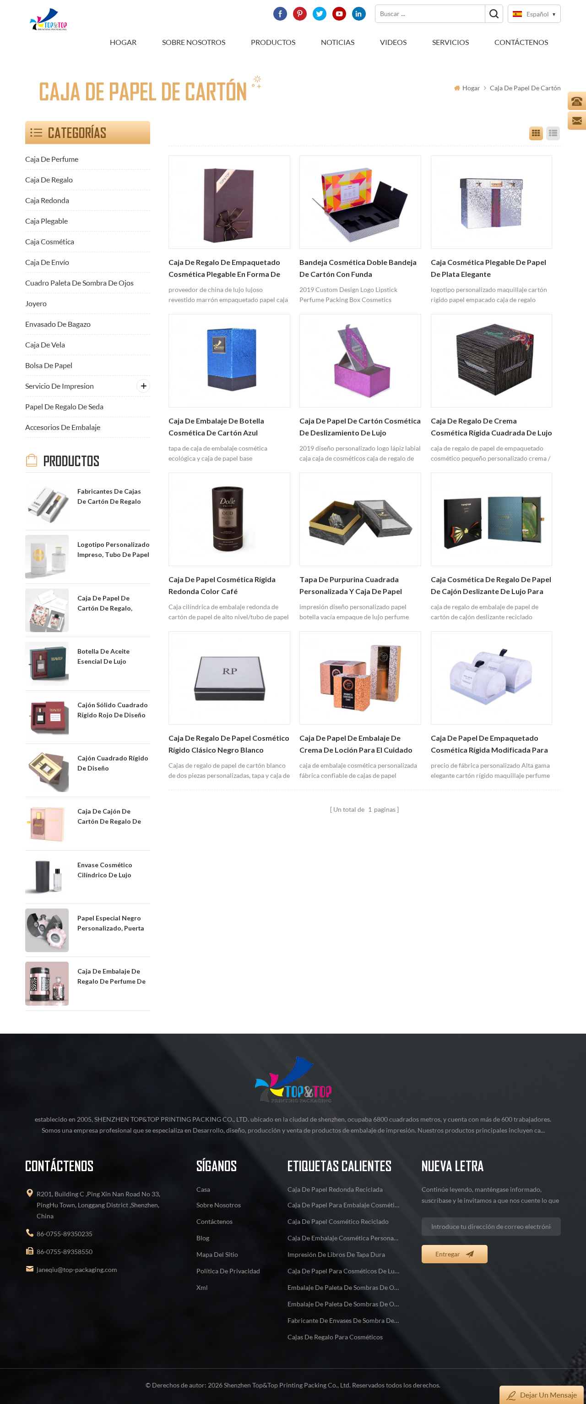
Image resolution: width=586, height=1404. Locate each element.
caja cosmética (49, 241)
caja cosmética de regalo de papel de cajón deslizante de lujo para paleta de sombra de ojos (491, 586)
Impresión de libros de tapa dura (336, 1254)
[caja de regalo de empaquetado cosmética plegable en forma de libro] (229, 202)
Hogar (123, 42)
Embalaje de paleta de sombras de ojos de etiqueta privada (344, 1287)
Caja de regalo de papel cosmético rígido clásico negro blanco (228, 744)
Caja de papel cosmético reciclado (338, 1221)
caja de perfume (51, 158)
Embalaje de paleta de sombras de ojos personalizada (344, 1304)
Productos (273, 42)
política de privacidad (228, 1271)
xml (202, 1287)
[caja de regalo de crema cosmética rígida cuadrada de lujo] (492, 360)
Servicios (450, 42)
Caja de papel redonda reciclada (335, 1189)
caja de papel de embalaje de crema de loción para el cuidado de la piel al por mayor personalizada (355, 745)
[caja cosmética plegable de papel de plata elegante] (492, 202)
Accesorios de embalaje (62, 427)
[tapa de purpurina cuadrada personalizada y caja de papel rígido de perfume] (360, 519)
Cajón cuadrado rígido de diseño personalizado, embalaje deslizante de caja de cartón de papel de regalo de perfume (112, 763)
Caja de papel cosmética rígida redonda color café (222, 585)
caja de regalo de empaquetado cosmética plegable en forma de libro (224, 269)
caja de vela (45, 344)
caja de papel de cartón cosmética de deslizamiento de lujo (360, 427)
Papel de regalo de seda (64, 406)
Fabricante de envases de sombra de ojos (344, 1320)
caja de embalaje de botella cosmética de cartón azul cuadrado (216, 428)
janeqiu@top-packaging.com (77, 1269)
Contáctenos (521, 42)
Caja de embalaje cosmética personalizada (344, 1238)
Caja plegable (46, 220)
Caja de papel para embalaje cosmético (344, 1205)
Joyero (36, 303)
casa (203, 1189)
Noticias (337, 42)
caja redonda (47, 200)
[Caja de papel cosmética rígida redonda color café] (229, 519)
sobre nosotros (193, 42)
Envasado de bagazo (58, 323)
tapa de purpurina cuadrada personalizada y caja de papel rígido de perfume (350, 586)
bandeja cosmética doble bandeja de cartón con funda (358, 268)
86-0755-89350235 (64, 1234)
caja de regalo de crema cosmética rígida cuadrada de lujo (491, 427)
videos (393, 42)
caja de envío (47, 262)
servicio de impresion (59, 385)
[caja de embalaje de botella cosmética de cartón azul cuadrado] (229, 360)
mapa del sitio (217, 1254)
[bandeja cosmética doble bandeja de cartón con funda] (360, 202)
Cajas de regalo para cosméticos (335, 1337)
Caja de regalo (49, 179)
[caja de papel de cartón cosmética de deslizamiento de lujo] (360, 360)
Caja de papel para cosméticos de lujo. (344, 1271)
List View (553, 133)
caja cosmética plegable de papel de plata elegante (488, 268)
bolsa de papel (48, 365)
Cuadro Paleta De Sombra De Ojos (79, 282)
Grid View (536, 133)
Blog (202, 1238)
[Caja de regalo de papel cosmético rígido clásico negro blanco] (229, 678)
